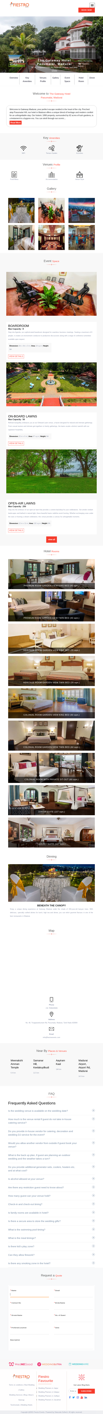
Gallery (55, 78)
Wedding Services (15, 1395)
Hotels (80, 61)
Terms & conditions (16, 1385)
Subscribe (86, 1391)
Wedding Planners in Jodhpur (49, 1396)
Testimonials (15, 1405)
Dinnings (93, 78)
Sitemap (21, 1400)
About (30, 1395)
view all (51, 539)
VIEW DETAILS (16, 356)
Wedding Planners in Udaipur (48, 1392)
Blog (25, 1395)
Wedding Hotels (26, 1405)
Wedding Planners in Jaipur (48, 1388)
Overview (14, 78)
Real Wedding (29, 1385)
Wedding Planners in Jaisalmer (49, 1400)
